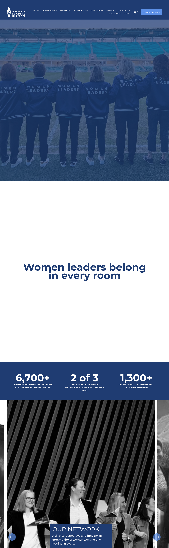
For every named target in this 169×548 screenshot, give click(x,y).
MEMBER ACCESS (152, 12)
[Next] (157, 537)
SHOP (127, 13)
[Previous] (12, 537)
